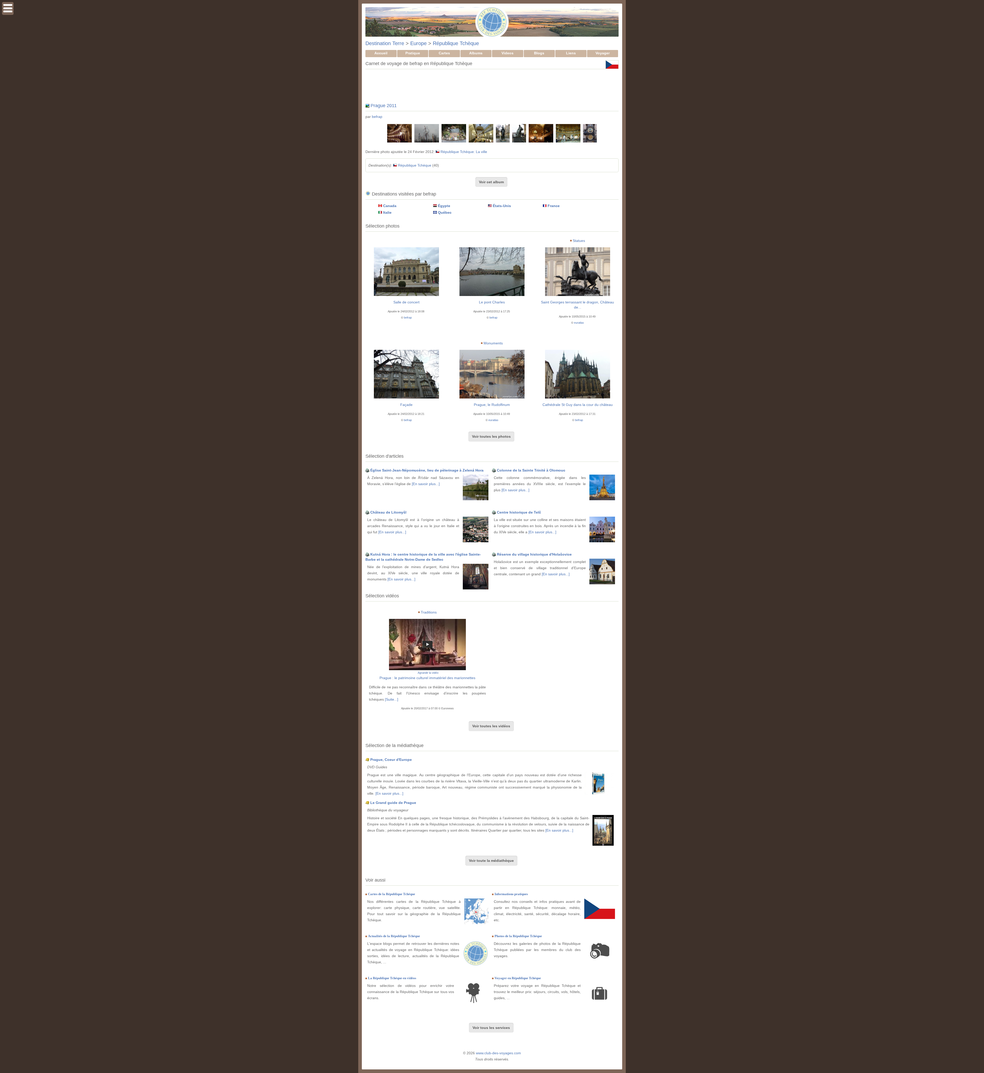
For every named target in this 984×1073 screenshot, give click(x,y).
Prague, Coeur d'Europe (391, 760)
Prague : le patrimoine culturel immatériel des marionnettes (427, 678)
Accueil (380, 53)
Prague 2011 (384, 105)
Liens (571, 53)
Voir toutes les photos (491, 436)
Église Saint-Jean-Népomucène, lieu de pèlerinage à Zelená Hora (427, 470)
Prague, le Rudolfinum (492, 405)
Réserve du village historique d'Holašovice (534, 554)
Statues (579, 241)
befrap (377, 117)
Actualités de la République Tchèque (394, 936)
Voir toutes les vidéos (491, 726)
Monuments (493, 343)
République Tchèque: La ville (463, 152)
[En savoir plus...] (426, 484)
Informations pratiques (511, 894)
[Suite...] (391, 699)
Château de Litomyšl (388, 512)
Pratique (412, 53)
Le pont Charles (492, 302)
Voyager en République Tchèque (518, 978)
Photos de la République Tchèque (518, 936)
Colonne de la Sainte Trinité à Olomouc (531, 470)
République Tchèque (456, 43)
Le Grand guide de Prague (393, 803)
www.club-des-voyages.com (498, 1053)
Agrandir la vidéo (428, 672)
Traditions (429, 612)
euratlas (579, 322)
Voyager (603, 53)
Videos (507, 53)
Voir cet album (491, 182)
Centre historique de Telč (519, 512)
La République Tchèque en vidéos (392, 978)
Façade (406, 405)
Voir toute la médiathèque (491, 861)
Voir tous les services (491, 1028)
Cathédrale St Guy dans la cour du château (577, 405)
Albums (476, 53)
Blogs (539, 53)
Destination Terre (384, 43)
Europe (418, 43)
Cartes (444, 53)
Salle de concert (406, 302)
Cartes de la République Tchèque (391, 894)
